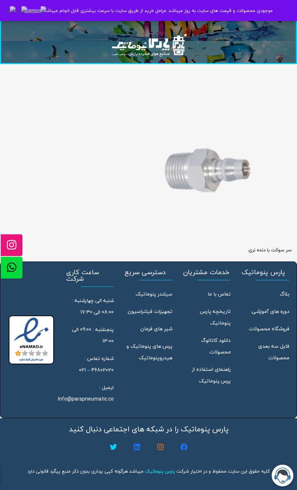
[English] (22, 11)
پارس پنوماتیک (160, 471)
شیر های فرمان (156, 328)
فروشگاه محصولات (269, 328)
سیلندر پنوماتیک (153, 293)
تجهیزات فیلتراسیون (150, 311)
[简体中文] (37, 11)
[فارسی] (10, 11)
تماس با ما (219, 293)
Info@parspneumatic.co (86, 398)
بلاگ (284, 293)
